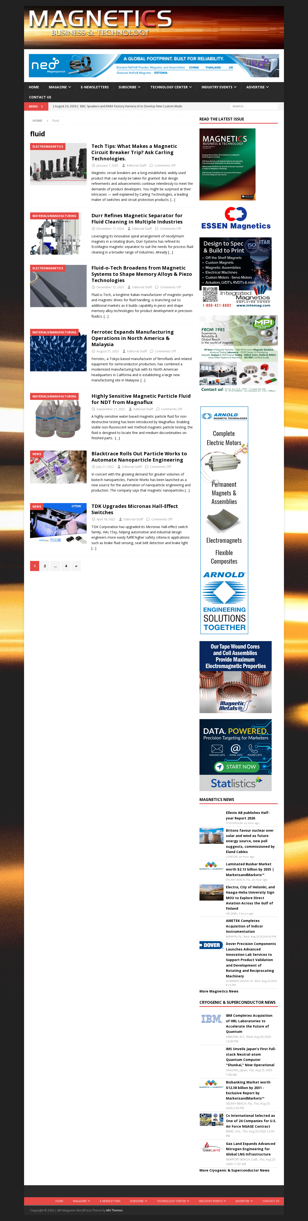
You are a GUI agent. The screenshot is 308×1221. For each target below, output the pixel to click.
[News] (58, 467)
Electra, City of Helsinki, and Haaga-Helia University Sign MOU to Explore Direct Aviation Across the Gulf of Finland (250, 898)
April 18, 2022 (105, 519)
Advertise (255, 87)
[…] (172, 199)
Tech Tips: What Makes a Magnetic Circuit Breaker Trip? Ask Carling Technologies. (134, 152)
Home (34, 87)
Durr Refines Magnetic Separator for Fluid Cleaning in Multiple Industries (137, 218)
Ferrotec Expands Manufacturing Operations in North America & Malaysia (132, 338)
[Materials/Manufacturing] (58, 233)
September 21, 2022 (110, 409)
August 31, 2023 (107, 351)
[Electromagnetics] (58, 164)
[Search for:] (254, 106)
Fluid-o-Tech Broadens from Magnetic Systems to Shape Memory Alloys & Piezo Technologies (141, 274)
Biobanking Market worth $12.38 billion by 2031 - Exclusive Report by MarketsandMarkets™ (248, 1090)
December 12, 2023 (110, 287)
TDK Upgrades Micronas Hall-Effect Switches (134, 509)
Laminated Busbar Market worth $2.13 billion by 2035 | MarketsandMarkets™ (250, 869)
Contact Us (40, 97)
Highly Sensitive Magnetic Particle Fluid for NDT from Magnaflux (141, 399)
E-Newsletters (95, 87)
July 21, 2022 (105, 466)
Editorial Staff (136, 165)
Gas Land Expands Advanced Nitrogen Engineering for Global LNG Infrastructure (250, 1149)
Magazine (58, 87)
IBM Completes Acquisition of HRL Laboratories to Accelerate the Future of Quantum (249, 1023)
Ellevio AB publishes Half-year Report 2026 (248, 815)
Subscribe (127, 87)
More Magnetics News (218, 991)
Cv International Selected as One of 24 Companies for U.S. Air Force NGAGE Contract (251, 1121)
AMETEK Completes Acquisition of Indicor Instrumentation (244, 926)
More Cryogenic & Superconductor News (234, 1170)
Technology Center (169, 87)
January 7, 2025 (107, 165)
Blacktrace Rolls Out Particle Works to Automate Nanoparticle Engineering (139, 456)
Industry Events (217, 87)
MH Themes (114, 1210)
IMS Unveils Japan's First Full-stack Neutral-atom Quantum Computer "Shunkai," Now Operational (251, 1057)
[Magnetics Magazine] (154, 46)
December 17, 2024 (110, 228)
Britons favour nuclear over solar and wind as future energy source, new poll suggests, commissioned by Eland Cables (250, 841)
